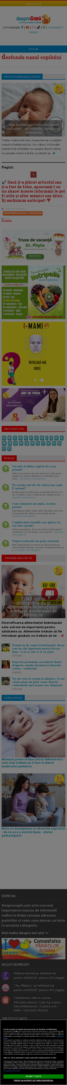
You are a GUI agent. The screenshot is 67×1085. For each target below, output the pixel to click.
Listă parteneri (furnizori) (11, 1071)
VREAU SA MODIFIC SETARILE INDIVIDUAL (33, 1080)
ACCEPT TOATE (33, 1076)
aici (23, 1049)
